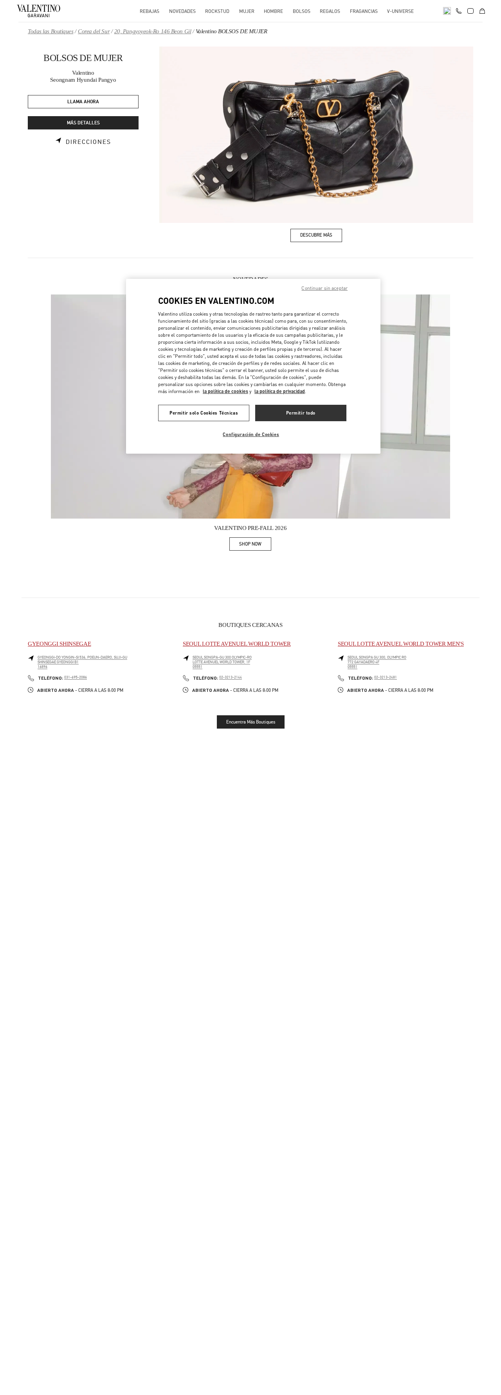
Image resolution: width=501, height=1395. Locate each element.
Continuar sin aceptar (324, 288)
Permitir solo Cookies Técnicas (203, 413)
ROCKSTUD (217, 11)
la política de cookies (225, 391)
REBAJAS (149, 11)
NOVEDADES (182, 11)
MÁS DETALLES (83, 123)
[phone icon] (459, 10)
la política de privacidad (279, 391)
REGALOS (330, 11)
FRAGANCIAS (364, 11)
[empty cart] (482, 11)
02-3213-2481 (385, 677)
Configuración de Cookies (251, 434)
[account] (470, 11)
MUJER (246, 11)
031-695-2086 (75, 677)
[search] (447, 11)
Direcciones (88, 142)
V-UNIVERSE (400, 11)
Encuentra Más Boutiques (250, 722)
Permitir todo (300, 413)
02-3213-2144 (230, 677)
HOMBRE (273, 11)
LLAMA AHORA (83, 102)
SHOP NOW (255, 545)
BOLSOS (301, 11)
